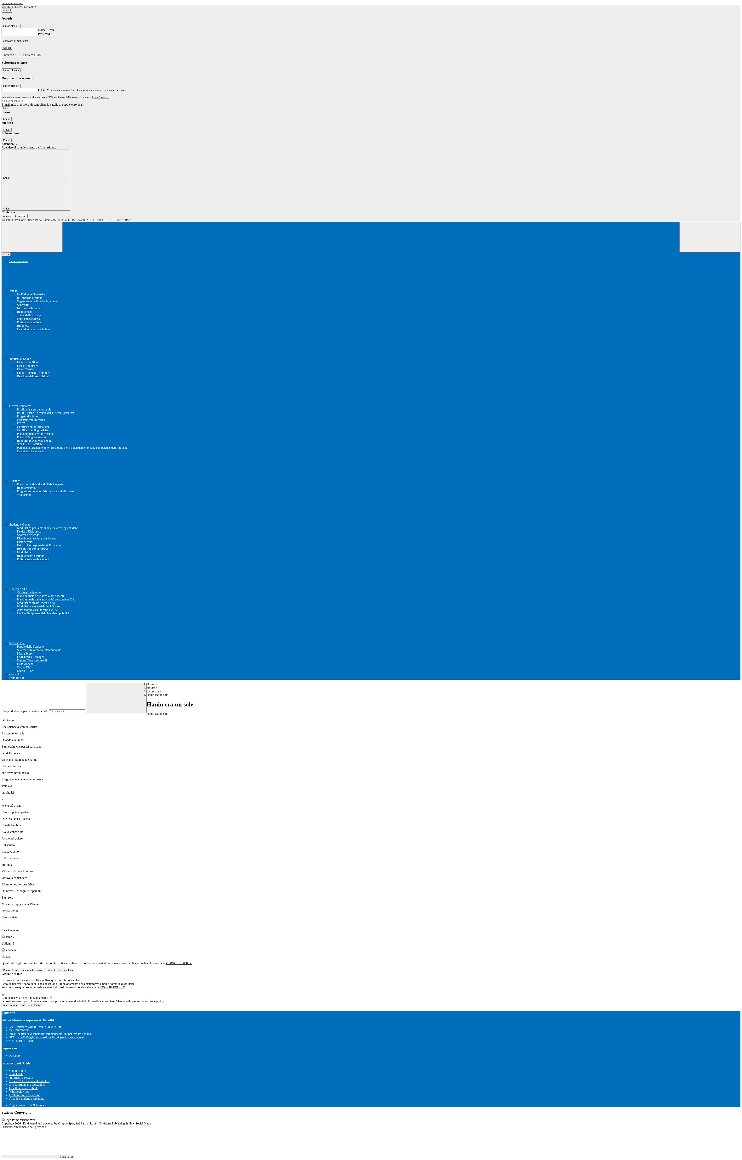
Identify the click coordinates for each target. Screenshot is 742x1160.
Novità (151, 687)
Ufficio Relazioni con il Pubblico (29, 1081)
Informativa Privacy (21, 1077)
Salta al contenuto (12, 3)
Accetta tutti (60, 970)
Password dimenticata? (15, 40)
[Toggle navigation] (32, 237)
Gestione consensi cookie (24, 1095)
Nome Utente (46, 29)
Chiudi (6, 119)
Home (150, 684)
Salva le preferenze (31, 1005)
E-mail (42, 89)
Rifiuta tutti (32, 970)
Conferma (20, 216)
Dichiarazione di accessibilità (27, 1084)
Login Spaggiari (100, 97)
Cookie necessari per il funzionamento (25, 997)
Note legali (16, 1074)
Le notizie (153, 691)
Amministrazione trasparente (26, 1098)
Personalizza (10, 970)
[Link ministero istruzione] (19, 6)
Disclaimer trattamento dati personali (24, 1127)
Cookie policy (17, 1070)
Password (44, 34)
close (6, 254)
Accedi (7, 10)
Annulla (7, 216)
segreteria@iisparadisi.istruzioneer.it (55, 1033)
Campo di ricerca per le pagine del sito (25, 711)
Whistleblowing (19, 1091)
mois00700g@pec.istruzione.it (50, 1037)
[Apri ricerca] (709, 237)
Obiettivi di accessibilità (23, 1088)
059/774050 (22, 1030)
